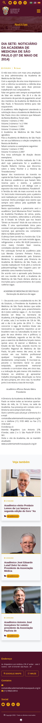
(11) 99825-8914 (11, 691)
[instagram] (25, 2)
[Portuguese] (31, 2)
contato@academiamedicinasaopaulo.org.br (21, 688)
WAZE (33, 673)
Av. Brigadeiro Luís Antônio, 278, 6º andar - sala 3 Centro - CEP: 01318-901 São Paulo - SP (20, 665)
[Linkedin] (20, 2)
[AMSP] (11, 10)
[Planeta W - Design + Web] (21, 719)
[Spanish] (39, 2)
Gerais (18, 68)
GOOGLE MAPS (13, 673)
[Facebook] (15, 2)
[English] (35, 2)
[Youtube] (10, 2)
